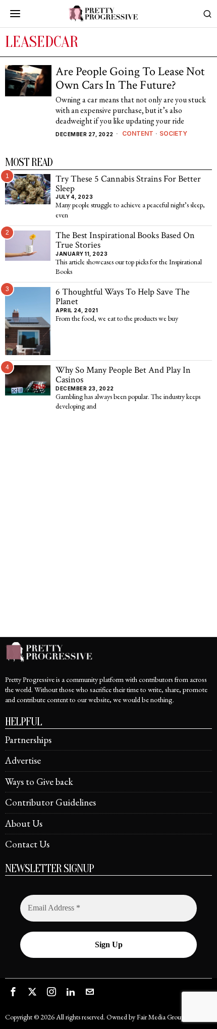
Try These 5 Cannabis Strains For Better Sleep (128, 184)
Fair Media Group (160, 1016)
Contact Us (27, 844)
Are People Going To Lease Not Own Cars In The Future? (130, 78)
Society (173, 133)
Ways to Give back (39, 781)
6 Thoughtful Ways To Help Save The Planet (123, 297)
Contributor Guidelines (50, 802)
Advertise (23, 760)
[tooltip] (13, 992)
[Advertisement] (108, 528)
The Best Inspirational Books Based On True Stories (125, 240)
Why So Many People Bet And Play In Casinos (123, 375)
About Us (23, 823)
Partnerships (28, 739)
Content (137, 133)
